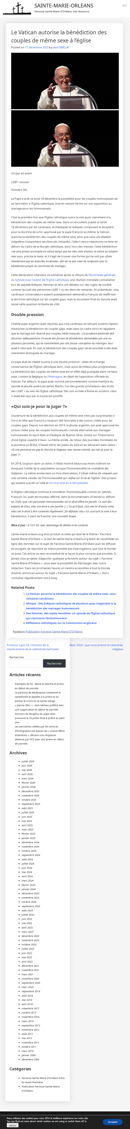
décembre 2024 (30, 842)
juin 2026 (27, 765)
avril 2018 (27, 1004)
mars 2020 (28, 987)
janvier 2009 (29, 1055)
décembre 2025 (30, 791)
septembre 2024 (31, 855)
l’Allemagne (55, 376)
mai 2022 (27, 957)
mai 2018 (27, 1000)
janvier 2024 (29, 889)
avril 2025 (27, 825)
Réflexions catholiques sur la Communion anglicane (61, 623)
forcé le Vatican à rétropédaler (68, 483)
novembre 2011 (30, 1042)
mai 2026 (27, 770)
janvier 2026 (29, 786)
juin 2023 (27, 919)
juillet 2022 (28, 948)
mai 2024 (27, 872)
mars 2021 (28, 974)
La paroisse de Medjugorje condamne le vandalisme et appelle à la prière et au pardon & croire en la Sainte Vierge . (38, 697)
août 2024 (27, 859)
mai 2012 (27, 1038)
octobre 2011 (29, 1046)
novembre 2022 (30, 940)
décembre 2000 (30, 1059)
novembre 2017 (30, 1008)
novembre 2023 (30, 897)
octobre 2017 (29, 1012)
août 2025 (27, 808)
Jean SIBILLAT (61, 47)
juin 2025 (27, 816)
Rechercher (16, 657)
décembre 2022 (30, 936)
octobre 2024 (29, 850)
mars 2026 (28, 778)
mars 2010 (28, 1051)
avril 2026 (27, 774)
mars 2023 (28, 931)
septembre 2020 (31, 982)
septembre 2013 (31, 1025)
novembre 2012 (30, 1029)
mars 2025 (28, 829)
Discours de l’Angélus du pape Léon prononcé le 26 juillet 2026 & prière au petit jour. (39, 718)
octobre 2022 (29, 944)
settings (12, 1125)
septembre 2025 (31, 804)
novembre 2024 (30, 846)
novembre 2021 (30, 970)
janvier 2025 (29, 838)
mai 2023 (27, 923)
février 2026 (28, 782)
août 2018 (27, 995)
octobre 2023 (29, 901)
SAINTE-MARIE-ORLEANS (64, 5)
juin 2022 (27, 953)
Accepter (112, 1122)
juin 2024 (27, 867)
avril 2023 (27, 927)
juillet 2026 (28, 761)
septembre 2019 (31, 991)
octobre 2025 (29, 799)
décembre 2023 (30, 893)
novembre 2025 (30, 795)
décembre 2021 (30, 965)
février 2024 (28, 885)
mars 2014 (28, 1021)
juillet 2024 (28, 863)
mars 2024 (28, 880)
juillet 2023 (28, 914)
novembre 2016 (30, 1016)
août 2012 (27, 1033)
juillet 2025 (28, 812)
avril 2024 (27, 876)
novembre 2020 (30, 978)
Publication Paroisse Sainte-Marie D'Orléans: (54, 631)
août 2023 (27, 910)
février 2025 (28, 833)
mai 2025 (27, 821)
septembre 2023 (31, 906)
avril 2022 (27, 961)
